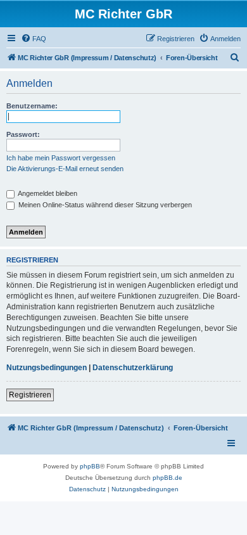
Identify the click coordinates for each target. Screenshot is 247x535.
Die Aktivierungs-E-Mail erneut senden (65, 168)
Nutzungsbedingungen (46, 367)
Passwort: (23, 134)
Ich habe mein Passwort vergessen (60, 158)
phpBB (90, 466)
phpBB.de (167, 477)
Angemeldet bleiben (46, 193)
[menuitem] (33, 38)
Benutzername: (32, 106)
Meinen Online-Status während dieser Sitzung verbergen (104, 205)
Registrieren (30, 394)
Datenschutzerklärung (132, 367)
